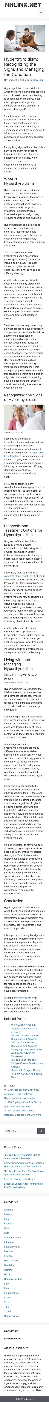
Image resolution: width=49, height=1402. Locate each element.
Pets (6, 1288)
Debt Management (18, 1089)
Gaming (8, 1269)
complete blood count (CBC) (19, 576)
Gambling (9, 1265)
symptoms (29, 1098)
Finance (8, 1256)
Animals (8, 1209)
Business (9, 1223)
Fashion (8, 1251)
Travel (7, 1311)
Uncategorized (12, 1316)
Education (9, 1242)
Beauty (8, 1214)
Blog (6, 1219)
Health (11, 1085)
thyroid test (20, 997)
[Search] (41, 1131)
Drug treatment (24, 1094)
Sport (7, 1297)
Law (6, 1283)
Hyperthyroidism (13, 1098)
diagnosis (9, 1094)
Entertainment (12, 1246)
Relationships (11, 1293)
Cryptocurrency (12, 1237)
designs (34, 1089)
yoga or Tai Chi (16, 855)
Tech (6, 1302)
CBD (6, 1232)
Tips (6, 1306)
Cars (6, 1228)
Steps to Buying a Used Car (19, 1179)
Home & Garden (13, 1279)
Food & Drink (11, 1260)
